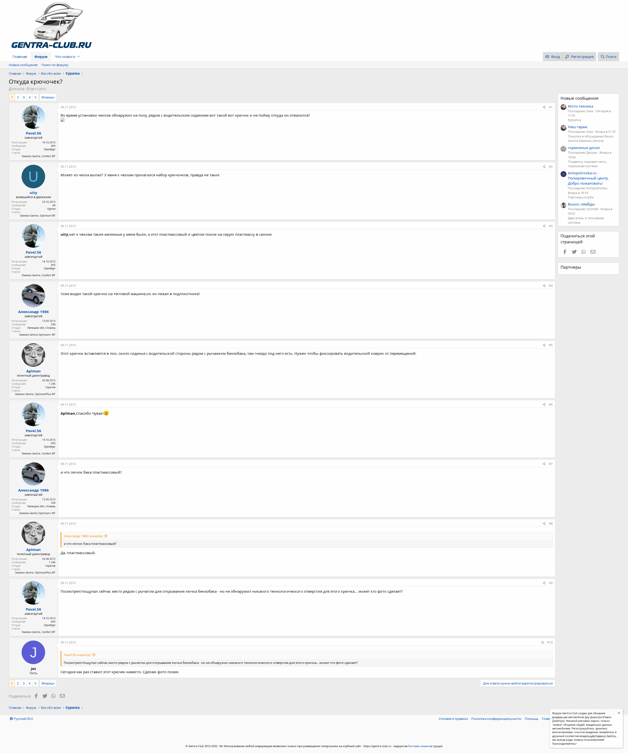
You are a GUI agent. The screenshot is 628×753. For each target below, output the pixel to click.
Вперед (47, 97)
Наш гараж (577, 126)
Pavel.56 (18, 89)
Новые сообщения (23, 65)
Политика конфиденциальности (496, 718)
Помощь (531, 718)
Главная (20, 56)
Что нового (65, 56)
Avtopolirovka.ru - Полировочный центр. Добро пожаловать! (588, 178)
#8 (551, 523)
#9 (551, 583)
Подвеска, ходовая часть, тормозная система (587, 163)
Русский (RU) (23, 718)
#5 (551, 345)
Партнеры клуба (580, 197)
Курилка (574, 120)
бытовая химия (418, 746)
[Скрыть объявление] (618, 713)
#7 (551, 464)
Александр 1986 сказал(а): (83, 536)
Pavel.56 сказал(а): (77, 655)
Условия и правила (453, 718)
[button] (78, 56)
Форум (41, 56)
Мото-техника (580, 106)
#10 (550, 642)
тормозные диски (584, 147)
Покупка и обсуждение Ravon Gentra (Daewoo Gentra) (591, 138)
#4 (551, 286)
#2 (551, 166)
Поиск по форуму (54, 65)
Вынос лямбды (581, 204)
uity (33, 192)
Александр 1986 (33, 311)
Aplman (33, 371)
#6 (551, 404)
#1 (551, 107)
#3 (551, 226)
